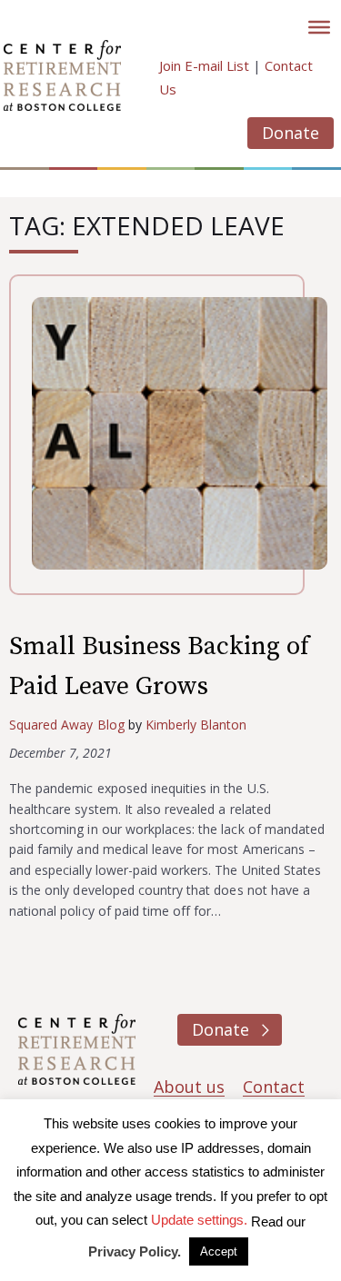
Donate (290, 133)
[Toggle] (319, 27)
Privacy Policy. (134, 1251)
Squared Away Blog (67, 724)
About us (189, 1086)
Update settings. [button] (199, 1219)
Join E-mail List (204, 65)
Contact (274, 1086)
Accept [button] (218, 1251)
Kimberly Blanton (196, 724)
